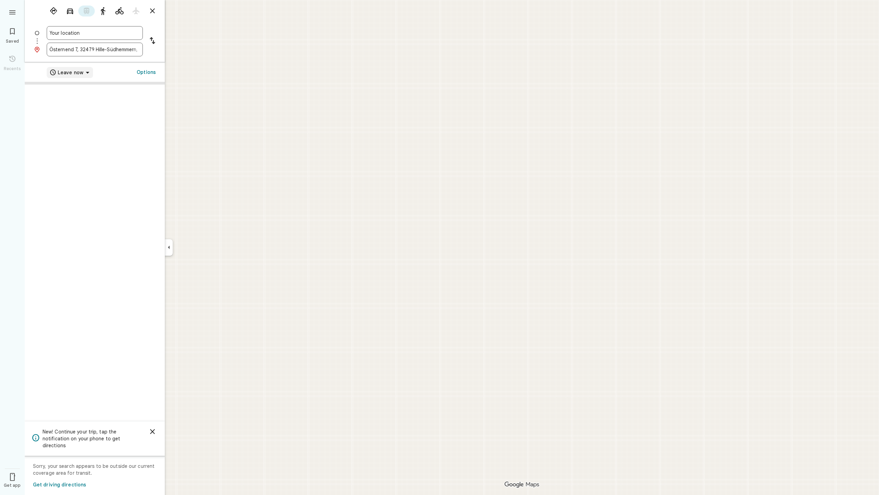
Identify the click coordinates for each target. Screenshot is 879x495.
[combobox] (94, 33)
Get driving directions (59, 485)
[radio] (53, 11)
